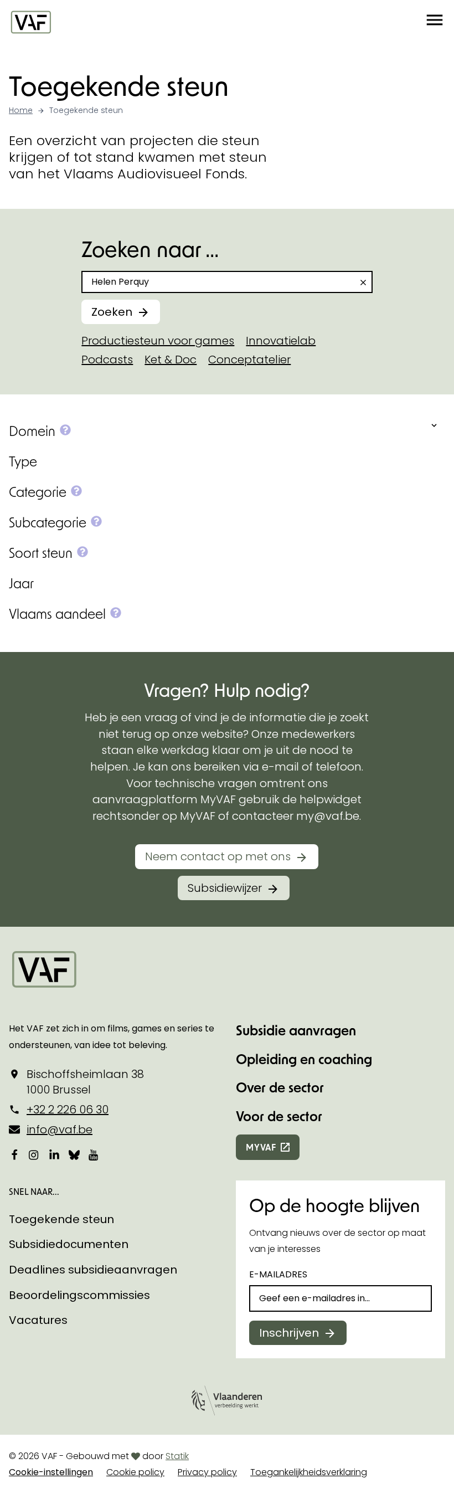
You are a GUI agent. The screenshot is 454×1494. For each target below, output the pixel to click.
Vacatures (38, 1320)
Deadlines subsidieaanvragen (93, 1269)
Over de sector (280, 1087)
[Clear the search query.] (363, 282)
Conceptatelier (249, 359)
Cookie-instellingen (51, 1472)
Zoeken (111, 312)
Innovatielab (281, 340)
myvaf (261, 1147)
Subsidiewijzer (225, 888)
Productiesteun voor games (157, 340)
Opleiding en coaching (304, 1059)
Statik (177, 1456)
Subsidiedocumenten (68, 1244)
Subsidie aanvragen (296, 1030)
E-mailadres (278, 1274)
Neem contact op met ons (218, 856)
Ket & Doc (171, 359)
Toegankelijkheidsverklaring (308, 1472)
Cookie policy (135, 1472)
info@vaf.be (59, 1129)
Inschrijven (289, 1333)
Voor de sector (279, 1116)
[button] (434, 21)
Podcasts (107, 359)
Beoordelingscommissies (79, 1295)
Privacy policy (207, 1472)
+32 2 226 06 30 (68, 1109)
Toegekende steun (61, 1219)
